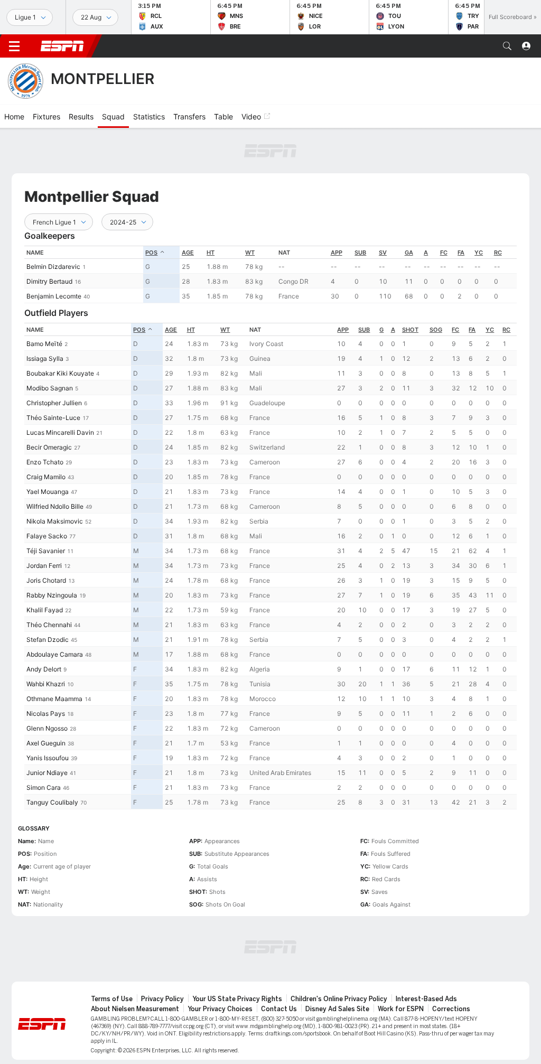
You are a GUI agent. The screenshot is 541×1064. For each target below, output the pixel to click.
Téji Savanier (45, 551)
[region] (270, 274)
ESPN (62, 46)
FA (461, 252)
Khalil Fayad (44, 610)
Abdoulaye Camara (54, 654)
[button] (507, 46)
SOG (436, 329)
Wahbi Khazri (45, 684)
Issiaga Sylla (44, 358)
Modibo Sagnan (49, 388)
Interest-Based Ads (426, 999)
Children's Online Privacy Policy (339, 999)
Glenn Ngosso (47, 728)
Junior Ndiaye (47, 773)
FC (443, 252)
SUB (360, 252)
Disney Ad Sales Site (337, 1009)
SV (383, 252)
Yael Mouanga (47, 492)
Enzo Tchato (44, 462)
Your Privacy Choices (220, 1009)
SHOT (410, 329)
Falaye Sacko (46, 536)
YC (478, 252)
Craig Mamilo (46, 477)
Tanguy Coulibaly (52, 802)
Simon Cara (43, 787)
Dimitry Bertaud (49, 281)
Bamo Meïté (44, 344)
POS (151, 252)
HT (210, 252)
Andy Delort (43, 669)
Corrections (451, 1009)
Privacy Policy (162, 999)
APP (336, 252)
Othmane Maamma (54, 699)
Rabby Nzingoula (51, 595)
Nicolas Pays (45, 713)
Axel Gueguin (46, 743)
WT (250, 252)
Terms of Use (112, 999)
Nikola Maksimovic (54, 521)
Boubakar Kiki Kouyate (60, 373)
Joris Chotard (46, 580)
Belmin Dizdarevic (53, 266)
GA (409, 252)
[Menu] (14, 46)
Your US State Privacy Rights (237, 999)
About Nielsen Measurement (135, 1009)
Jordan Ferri (44, 566)
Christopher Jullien (54, 403)
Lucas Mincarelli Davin (60, 432)
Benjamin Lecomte (53, 296)
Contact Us (279, 1009)
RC (498, 252)
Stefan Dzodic (47, 639)
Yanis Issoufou (47, 758)
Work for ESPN (401, 1009)
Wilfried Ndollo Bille (54, 506)
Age (188, 252)
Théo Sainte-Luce (53, 418)
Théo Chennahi (49, 625)
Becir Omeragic (49, 447)
